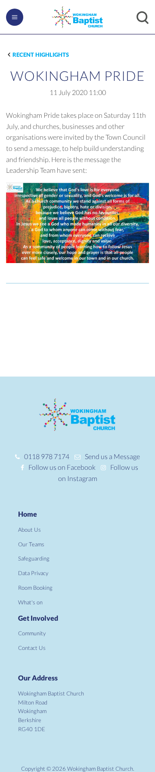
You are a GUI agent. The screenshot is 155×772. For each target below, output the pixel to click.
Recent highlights (40, 55)
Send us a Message (112, 456)
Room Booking (35, 587)
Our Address (38, 678)
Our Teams (31, 544)
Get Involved (38, 618)
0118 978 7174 (46, 456)
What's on (30, 602)
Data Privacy (33, 573)
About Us (29, 529)
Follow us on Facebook (62, 467)
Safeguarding (34, 558)
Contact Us (32, 647)
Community (32, 633)
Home (27, 514)
